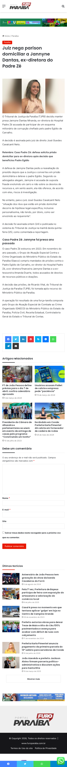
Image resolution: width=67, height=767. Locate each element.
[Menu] (3, 7)
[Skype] (38, 339)
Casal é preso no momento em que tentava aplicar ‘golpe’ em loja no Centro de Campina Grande (42, 610)
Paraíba (15, 36)
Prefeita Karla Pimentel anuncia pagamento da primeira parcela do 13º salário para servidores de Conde (43, 647)
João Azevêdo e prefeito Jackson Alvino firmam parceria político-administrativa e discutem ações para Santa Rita (41, 663)
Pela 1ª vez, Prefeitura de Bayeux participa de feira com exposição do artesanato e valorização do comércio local (43, 594)
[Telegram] (8, 346)
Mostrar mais (33, 679)
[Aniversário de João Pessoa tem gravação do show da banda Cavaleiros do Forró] (10, 579)
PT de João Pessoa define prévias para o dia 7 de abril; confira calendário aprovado (17, 390)
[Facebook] (8, 339)
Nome (6, 498)
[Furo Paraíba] (20, 6)
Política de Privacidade (46, 748)
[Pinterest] (31, 339)
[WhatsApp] (53, 339)
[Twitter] (16, 339)
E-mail (6, 509)
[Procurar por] (63, 7)
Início (7, 36)
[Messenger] (46, 339)
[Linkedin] (23, 339)
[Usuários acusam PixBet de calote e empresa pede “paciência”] (50, 374)
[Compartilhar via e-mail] (16, 346)
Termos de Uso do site (22, 748)
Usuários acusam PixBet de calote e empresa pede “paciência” (48, 388)
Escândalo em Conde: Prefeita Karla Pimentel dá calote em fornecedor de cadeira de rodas (49, 427)
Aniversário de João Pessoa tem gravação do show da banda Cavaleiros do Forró (40, 578)
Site (4, 521)
